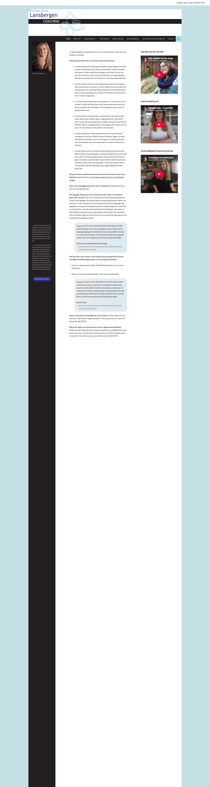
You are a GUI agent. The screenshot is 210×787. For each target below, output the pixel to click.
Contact (171, 39)
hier (76, 265)
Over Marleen (104, 39)
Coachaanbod (89, 39)
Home (68, 39)
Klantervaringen (133, 39)
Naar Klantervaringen (42, 279)
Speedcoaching (118, 39)
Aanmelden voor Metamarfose (153, 39)
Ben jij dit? (77, 39)
